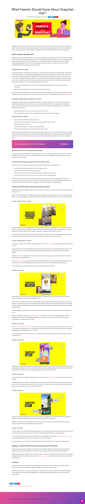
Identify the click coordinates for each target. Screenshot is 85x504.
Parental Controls (26, 486)
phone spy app (52, 377)
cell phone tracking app (43, 456)
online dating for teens (35, 315)
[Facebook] (56, 499)
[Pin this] (57, 17)
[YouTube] (63, 499)
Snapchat (31, 486)
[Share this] (49, 17)
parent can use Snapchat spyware (22, 326)
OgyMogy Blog (16, 499)
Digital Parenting (16, 486)
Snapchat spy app (49, 243)
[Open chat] (82, 501)
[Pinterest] (61, 499)
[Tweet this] (51, 17)
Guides (21, 486)
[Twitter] (59, 499)
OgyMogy (69, 94)
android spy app (20, 261)
